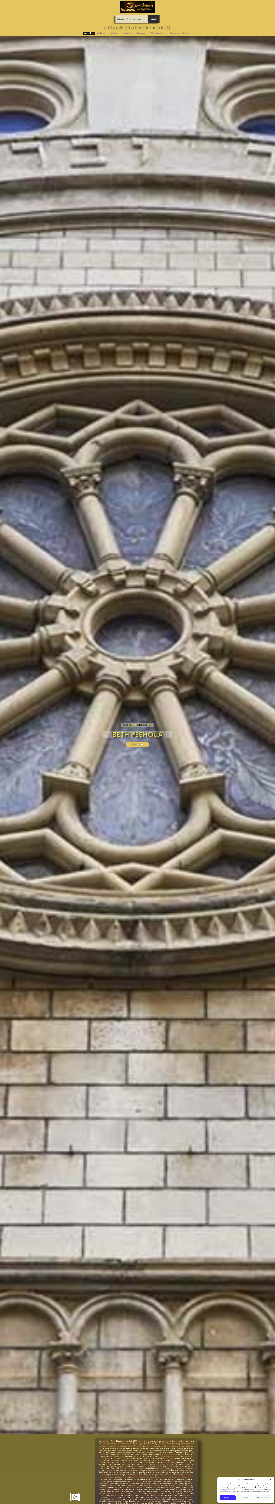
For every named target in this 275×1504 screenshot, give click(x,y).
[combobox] (131, 19)
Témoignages (157, 33)
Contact (128, 33)
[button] (271, 1480)
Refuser (244, 1498)
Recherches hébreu (179, 33)
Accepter (227, 1498)
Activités (101, 33)
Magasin (141, 33)
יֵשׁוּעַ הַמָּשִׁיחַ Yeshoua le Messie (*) (137, 27)
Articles (114, 33)
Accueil (87, 33)
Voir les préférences (263, 1498)
